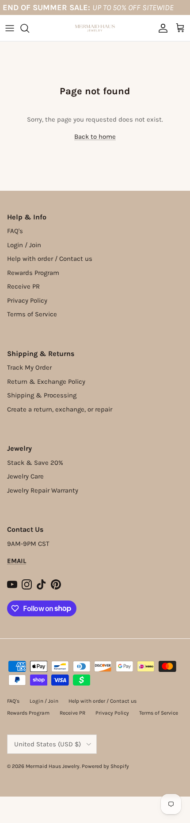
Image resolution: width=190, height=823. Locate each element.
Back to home (95, 137)
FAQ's (15, 231)
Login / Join (24, 245)
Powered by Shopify (105, 766)
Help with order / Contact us (49, 259)
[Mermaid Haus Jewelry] (95, 28)
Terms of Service (32, 314)
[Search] (29, 28)
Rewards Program (33, 273)
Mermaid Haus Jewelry (53, 766)
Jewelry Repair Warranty (42, 490)
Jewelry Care (25, 476)
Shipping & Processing (41, 395)
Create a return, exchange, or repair (59, 409)
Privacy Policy (27, 300)
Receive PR (23, 286)
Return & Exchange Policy (46, 382)
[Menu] (9, 28)
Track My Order (29, 367)
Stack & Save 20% (35, 463)
